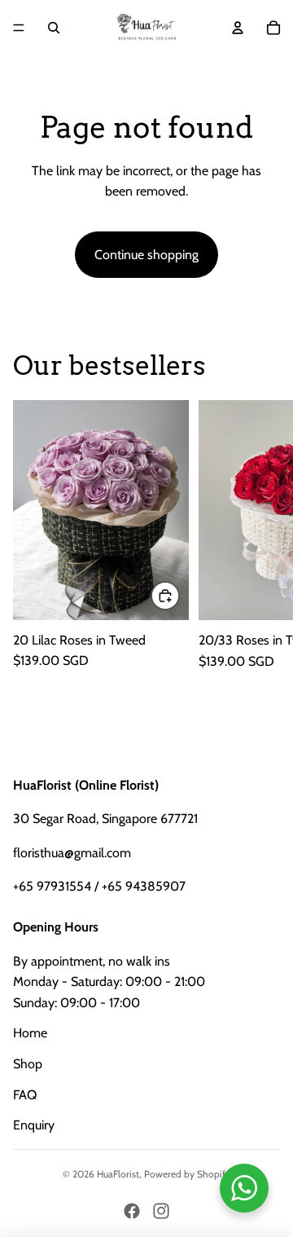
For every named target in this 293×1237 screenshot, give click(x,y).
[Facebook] (132, 1211)
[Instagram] (161, 1211)
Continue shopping (146, 254)
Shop (27, 1064)
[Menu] (18, 27)
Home (30, 1033)
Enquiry (34, 1125)
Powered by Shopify (187, 1174)
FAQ (25, 1095)
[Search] (54, 28)
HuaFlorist (118, 1174)
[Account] (238, 28)
